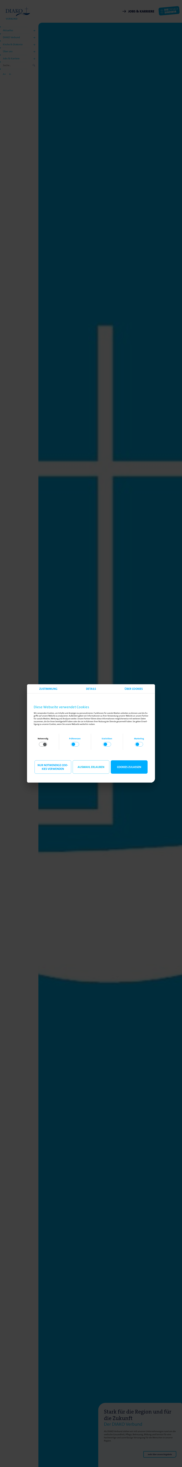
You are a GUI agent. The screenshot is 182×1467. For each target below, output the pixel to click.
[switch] (75, 744)
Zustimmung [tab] (48, 689)
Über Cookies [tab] (134, 689)
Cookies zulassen (129, 767)
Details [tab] (91, 689)
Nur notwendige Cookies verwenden (53, 767)
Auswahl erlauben (91, 767)
